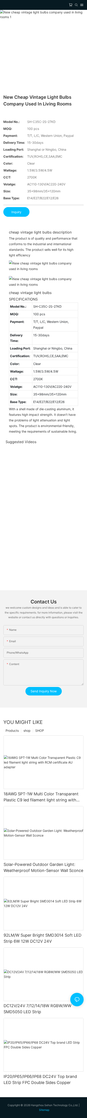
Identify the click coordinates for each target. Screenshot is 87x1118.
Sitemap (44, 1110)
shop (27, 730)
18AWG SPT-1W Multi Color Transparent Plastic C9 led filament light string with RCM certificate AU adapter (41, 797)
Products (12, 730)
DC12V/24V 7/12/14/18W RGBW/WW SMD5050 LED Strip (37, 1008)
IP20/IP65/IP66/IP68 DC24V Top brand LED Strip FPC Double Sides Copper (40, 1079)
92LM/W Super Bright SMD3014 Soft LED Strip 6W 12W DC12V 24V (42, 938)
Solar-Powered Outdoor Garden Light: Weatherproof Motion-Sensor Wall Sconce (43, 867)
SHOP (39, 730)
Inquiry (16, 212)
